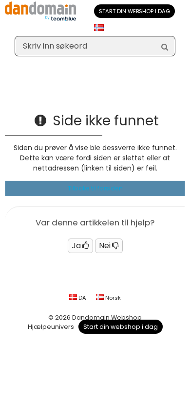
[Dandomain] (40, 19)
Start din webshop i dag (134, 11)
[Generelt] (9, 95)
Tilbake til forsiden (95, 188)
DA (81, 298)
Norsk (112, 298)
